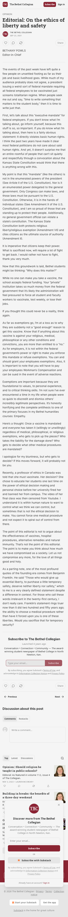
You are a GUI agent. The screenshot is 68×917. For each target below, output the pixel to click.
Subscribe (50, 4)
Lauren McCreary (25, 782)
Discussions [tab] (27, 758)
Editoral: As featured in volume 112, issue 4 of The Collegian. (26, 776)
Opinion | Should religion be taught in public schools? (22, 769)
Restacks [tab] (23, 718)
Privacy (39, 891)
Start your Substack (26, 902)
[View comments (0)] (13, 43)
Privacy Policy (34, 873)
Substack (18, 910)
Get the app (49, 902)
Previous (12, 696)
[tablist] (16, 719)
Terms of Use (49, 867)
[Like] (6, 43)
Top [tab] (6, 758)
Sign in (61, 4)
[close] (58, 804)
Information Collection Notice (40, 870)
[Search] (62, 758)
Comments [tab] (10, 718)
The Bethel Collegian (21, 32)
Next (57, 696)
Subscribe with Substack (36, 860)
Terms (48, 891)
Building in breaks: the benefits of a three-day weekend (26, 795)
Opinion (7, 14)
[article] (34, 776)
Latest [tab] (14, 758)
